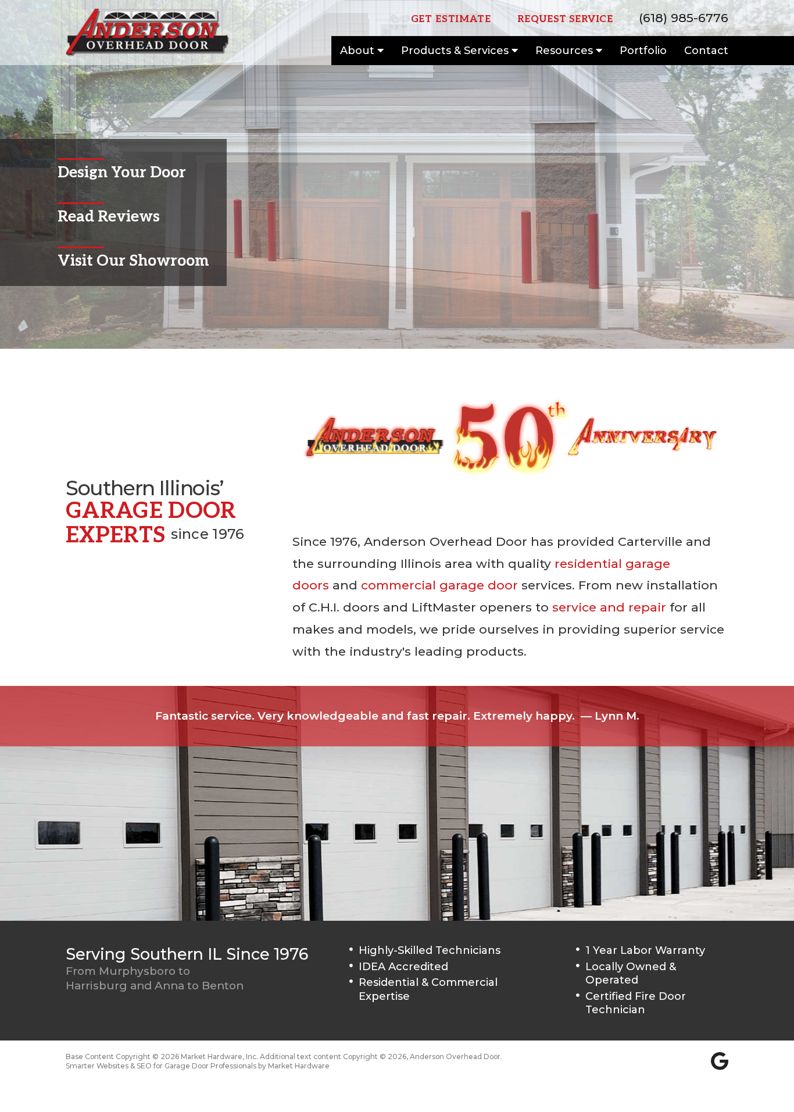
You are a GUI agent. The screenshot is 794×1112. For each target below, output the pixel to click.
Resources (565, 50)
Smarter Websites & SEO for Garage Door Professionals (161, 1065)
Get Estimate (451, 19)
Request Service (565, 19)
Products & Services (456, 50)
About (358, 50)
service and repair (609, 607)
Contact (706, 50)
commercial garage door (439, 585)
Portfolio (643, 50)
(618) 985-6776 (683, 18)
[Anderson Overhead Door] (147, 32)
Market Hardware (299, 1065)
